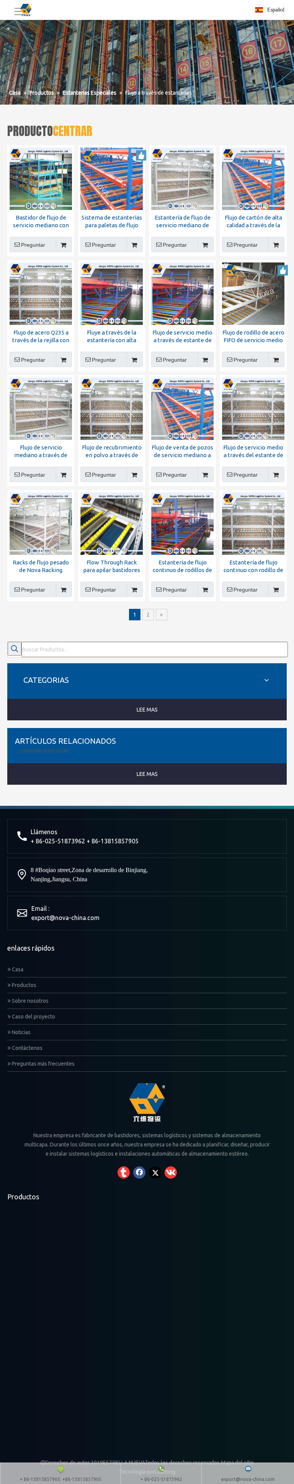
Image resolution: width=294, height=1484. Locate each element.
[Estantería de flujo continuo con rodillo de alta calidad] (253, 523)
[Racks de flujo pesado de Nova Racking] (41, 523)
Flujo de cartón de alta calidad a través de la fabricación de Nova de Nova (253, 221)
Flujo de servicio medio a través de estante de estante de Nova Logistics (182, 336)
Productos (23, 985)
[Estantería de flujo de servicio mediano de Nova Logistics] (182, 178)
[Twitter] (155, 1172)
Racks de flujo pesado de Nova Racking (41, 566)
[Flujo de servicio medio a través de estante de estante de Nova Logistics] (182, 293)
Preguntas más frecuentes (43, 1064)
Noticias (21, 1032)
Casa (17, 969)
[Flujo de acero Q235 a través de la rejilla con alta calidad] (41, 293)
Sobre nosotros (30, 1001)
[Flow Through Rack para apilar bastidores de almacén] (111, 523)
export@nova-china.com (65, 917)
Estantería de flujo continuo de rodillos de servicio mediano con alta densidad (182, 566)
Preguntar (33, 245)
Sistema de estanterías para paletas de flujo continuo (112, 221)
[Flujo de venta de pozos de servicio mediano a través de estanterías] (182, 408)
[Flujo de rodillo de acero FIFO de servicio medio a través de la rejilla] (253, 293)
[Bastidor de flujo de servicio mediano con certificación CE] (41, 178)
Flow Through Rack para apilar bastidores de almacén (111, 566)
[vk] (171, 1172)
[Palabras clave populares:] (14, 649)
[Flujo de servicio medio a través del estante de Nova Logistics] (253, 408)
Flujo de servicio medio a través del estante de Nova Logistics (253, 451)
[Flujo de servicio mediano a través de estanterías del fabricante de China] (41, 408)
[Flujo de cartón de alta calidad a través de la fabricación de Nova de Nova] (253, 178)
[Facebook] (139, 1172)
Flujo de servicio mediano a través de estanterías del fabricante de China (40, 451)
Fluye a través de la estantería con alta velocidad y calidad (111, 336)
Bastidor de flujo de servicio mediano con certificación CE (41, 221)
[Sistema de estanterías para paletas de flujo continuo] (111, 178)
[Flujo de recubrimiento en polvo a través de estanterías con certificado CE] (111, 408)
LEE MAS (147, 710)
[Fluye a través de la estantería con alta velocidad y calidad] (111, 293)
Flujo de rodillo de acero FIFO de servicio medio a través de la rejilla (253, 336)
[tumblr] (124, 1172)
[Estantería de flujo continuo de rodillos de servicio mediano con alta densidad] (182, 523)
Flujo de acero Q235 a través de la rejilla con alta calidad (40, 336)
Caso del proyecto (33, 1016)
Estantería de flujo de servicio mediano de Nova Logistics (183, 221)
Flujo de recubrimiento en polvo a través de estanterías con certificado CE (112, 451)
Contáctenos (26, 1048)
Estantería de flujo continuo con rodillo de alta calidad (253, 566)
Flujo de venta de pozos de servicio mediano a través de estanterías (182, 451)
